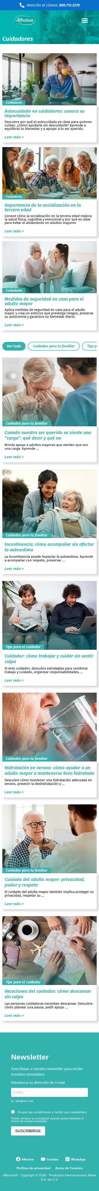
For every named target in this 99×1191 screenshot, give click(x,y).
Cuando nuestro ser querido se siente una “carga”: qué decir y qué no (48, 435)
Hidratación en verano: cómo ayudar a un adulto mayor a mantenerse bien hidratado (49, 770)
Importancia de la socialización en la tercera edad (43, 207)
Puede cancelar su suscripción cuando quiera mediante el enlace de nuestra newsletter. (47, 1120)
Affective (28, 1159)
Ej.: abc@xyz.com (22, 1101)
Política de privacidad (34, 1168)
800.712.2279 (69, 5)
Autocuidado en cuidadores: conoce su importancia (44, 113)
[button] (84, 20)
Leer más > (14, 137)
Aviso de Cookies (69, 1168)
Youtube (52, 1159)
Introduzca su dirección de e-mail (38, 1083)
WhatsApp (78, 1159)
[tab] (14, 346)
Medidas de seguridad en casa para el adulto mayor (44, 301)
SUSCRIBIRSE (28, 1131)
